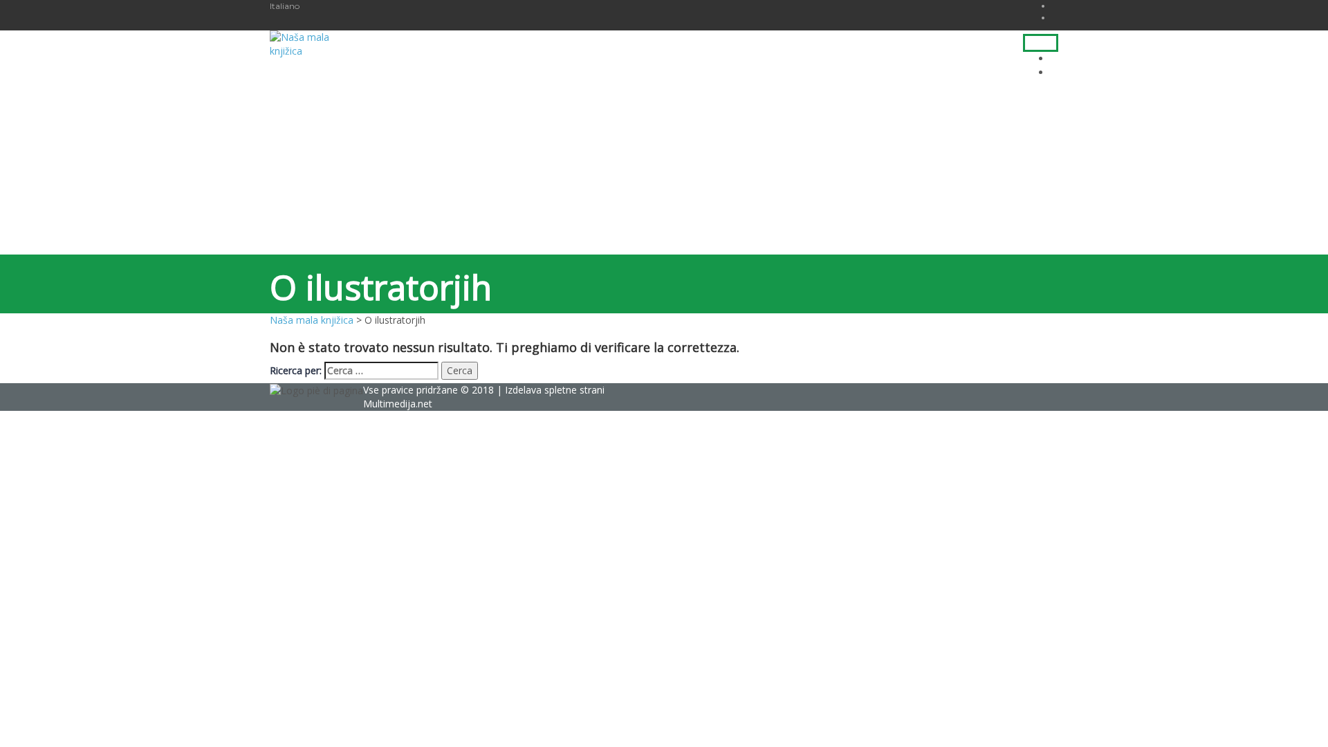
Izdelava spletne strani (555, 389)
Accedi (139, 720)
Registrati (102, 720)
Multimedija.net (397, 403)
